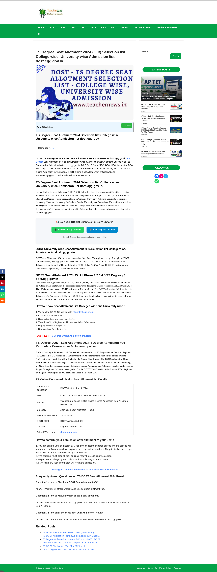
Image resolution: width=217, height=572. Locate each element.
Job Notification (142, 27)
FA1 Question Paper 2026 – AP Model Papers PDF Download (153, 152)
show (52, 148)
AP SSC (125, 27)
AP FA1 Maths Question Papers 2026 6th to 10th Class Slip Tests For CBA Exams (154, 130)
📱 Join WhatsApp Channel (68, 229)
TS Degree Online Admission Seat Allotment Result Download (84, 469)
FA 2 (74, 27)
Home (41, 27)
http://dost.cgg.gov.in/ (83, 312)
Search (144, 51)
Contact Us (152, 568)
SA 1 (84, 27)
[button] (39, 34)
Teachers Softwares (166, 27)
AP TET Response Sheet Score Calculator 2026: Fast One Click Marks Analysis (159, 97)
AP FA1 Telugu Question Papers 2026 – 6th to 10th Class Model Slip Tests (155, 142)
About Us (141, 568)
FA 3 (93, 27)
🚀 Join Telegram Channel (102, 229)
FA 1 (51, 27)
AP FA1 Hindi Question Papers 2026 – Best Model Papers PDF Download (153, 118)
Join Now (126, 125)
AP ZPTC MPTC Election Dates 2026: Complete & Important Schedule (153, 106)
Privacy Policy (165, 568)
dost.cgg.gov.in (68, 432)
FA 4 (103, 27)
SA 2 (113, 27)
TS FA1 (63, 27)
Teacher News (57, 568)
